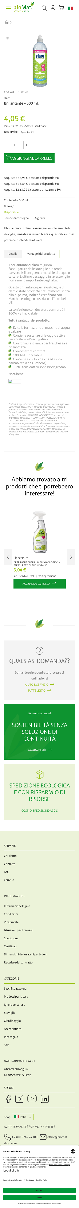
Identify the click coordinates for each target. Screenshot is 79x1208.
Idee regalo (11, 1037)
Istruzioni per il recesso (18, 930)
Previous (8, 557)
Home (10, 22)
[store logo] (23, 8)
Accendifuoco (12, 1029)
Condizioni (11, 914)
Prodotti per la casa (16, 996)
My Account (53, 7)
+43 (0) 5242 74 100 (24, 1137)
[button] (70, 8)
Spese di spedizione (36, 125)
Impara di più (36, 750)
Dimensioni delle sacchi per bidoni (25, 954)
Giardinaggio (12, 1021)
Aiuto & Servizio (36, 684)
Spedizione (11, 938)
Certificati (10, 946)
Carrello (9, 880)
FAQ (6, 872)
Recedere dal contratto (18, 962)
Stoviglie (9, 1013)
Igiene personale (14, 1005)
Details (12, 254)
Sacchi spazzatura (15, 988)
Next (71, 557)
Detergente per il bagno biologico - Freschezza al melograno (36, 564)
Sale (6, 1045)
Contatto (9, 864)
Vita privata (11, 922)
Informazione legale (17, 906)
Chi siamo (10, 856)
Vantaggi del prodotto (41, 254)
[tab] (13, 254)
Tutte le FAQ (37, 690)
